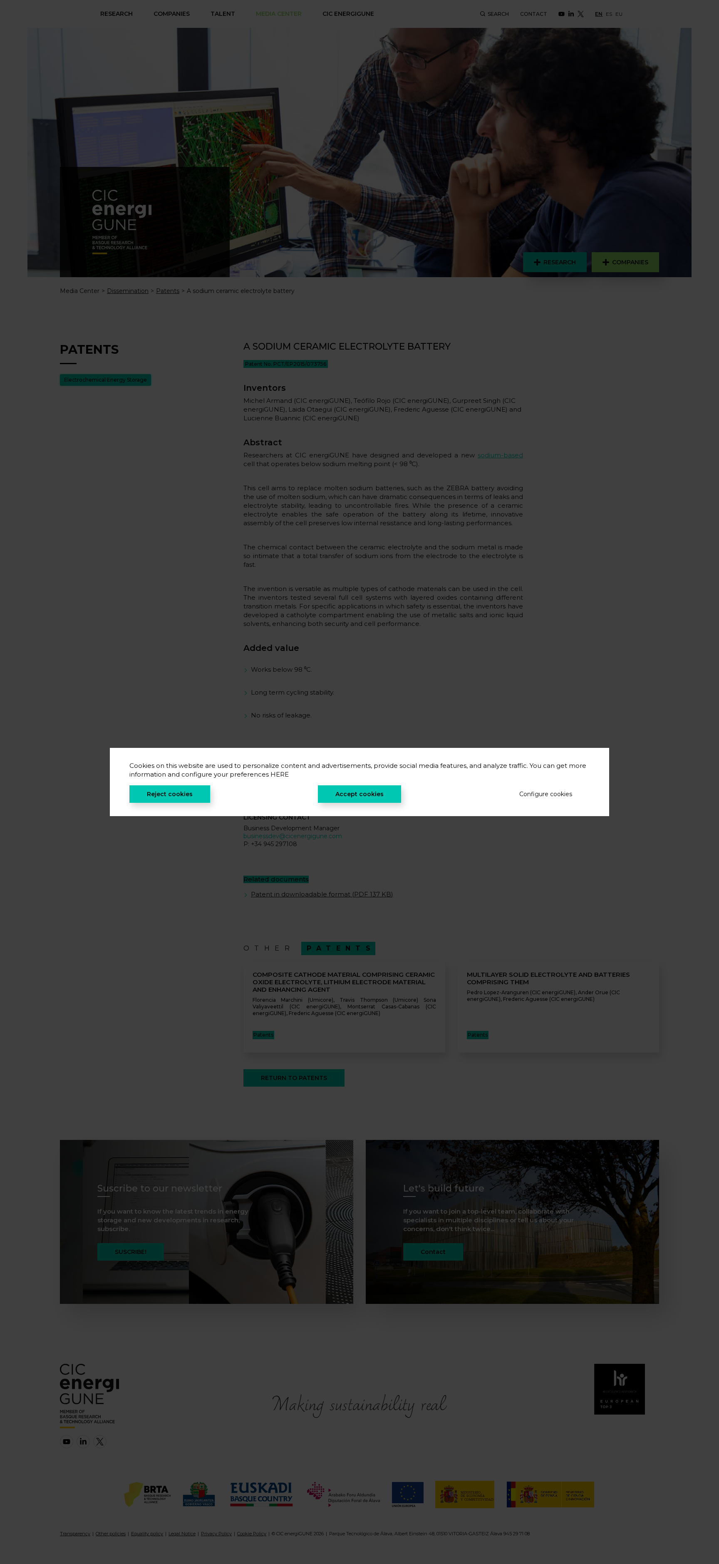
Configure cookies (545, 794)
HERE (279, 774)
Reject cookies (170, 794)
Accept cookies (359, 794)
